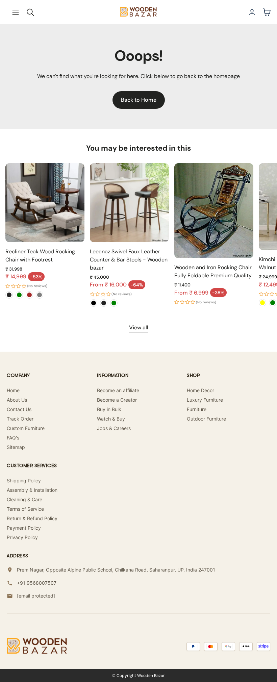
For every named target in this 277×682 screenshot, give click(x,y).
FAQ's (13, 437)
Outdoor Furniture (206, 419)
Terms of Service (25, 509)
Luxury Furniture (205, 400)
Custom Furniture (26, 428)
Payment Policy (24, 528)
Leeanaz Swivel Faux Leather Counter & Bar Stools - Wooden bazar (129, 259)
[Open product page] (44, 202)
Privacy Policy (22, 537)
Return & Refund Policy (32, 518)
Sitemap (16, 447)
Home (13, 390)
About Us (17, 400)
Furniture (196, 409)
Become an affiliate (118, 390)
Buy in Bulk (109, 409)
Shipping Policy (24, 480)
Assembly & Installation (32, 490)
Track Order (20, 419)
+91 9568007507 (36, 583)
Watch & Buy (111, 419)
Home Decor (200, 390)
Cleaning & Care (24, 499)
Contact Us (19, 409)
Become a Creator (117, 400)
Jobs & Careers (114, 428)
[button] (15, 12)
